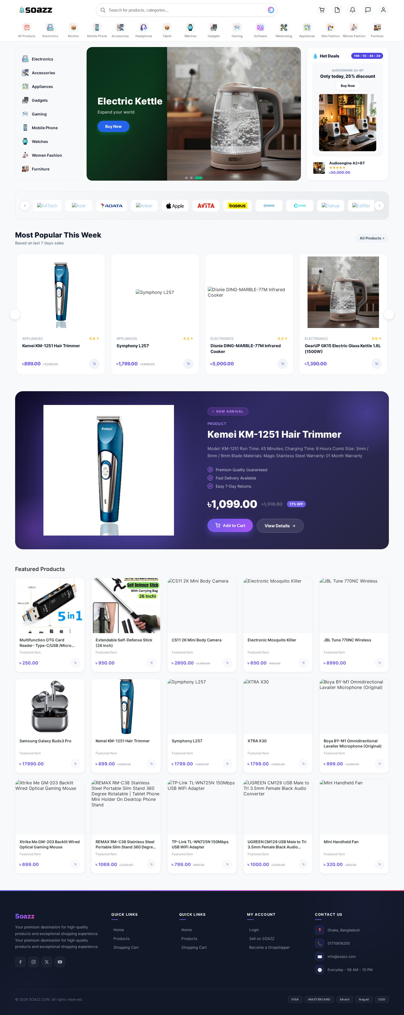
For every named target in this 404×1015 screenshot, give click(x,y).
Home (119, 930)
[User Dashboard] (383, 9)
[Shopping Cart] (321, 9)
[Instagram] (33, 962)
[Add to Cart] (94, 363)
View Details (277, 525)
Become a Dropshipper (269, 947)
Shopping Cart (126, 947)
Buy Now (113, 126)
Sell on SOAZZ (261, 938)
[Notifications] (352, 9)
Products (121, 938)
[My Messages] (368, 9)
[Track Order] (337, 9)
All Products (372, 238)
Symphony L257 (133, 345)
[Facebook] (20, 962)
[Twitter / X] (46, 962)
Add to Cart (234, 525)
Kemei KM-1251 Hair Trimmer (51, 345)
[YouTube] (60, 962)
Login (254, 930)
